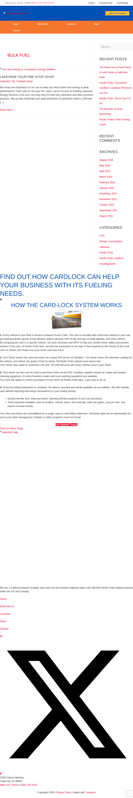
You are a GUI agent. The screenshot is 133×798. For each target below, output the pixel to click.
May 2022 (104, 165)
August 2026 (106, 160)
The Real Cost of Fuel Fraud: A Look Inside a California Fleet (115, 72)
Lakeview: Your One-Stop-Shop (27, 77)
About (15, 24)
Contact (16, 30)
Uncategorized (107, 263)
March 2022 (105, 176)
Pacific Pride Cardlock (111, 258)
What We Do (42, 24)
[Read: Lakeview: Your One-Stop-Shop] (28, 69)
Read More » (7, 110)
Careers (91, 3)
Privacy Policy (63, 792)
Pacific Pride (106, 252)
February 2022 (107, 182)
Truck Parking (122, 3)
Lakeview (5, 81)
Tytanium (91, 792)
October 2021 (106, 204)
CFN (101, 235)
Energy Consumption (110, 241)
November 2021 (108, 199)
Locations (71, 24)
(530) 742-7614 (49, 3)
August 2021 (106, 216)
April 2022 (104, 171)
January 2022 (106, 188)
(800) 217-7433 (37, 3)
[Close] (1, 299)
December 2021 (108, 193)
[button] (117, 13)
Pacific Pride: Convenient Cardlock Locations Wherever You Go (115, 87)
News (96, 24)
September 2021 (108, 210)
